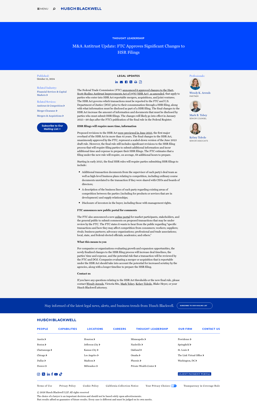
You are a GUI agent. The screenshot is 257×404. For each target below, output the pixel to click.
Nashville (136, 344)
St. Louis (183, 349)
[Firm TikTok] (60, 374)
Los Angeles (90, 355)
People (42, 329)
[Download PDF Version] (140, 82)
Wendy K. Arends (200, 93)
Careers (119, 329)
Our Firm (185, 329)
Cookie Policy (91, 385)
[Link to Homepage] (81, 9)
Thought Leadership (128, 38)
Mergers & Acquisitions (49, 116)
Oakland (135, 349)
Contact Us (211, 329)
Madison (89, 360)
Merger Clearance (46, 110)
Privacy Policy (67, 385)
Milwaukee (90, 366)
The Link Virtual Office (190, 355)
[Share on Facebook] (126, 82)
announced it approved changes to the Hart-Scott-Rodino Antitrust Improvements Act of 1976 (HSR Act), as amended (125, 92)
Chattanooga (44, 349)
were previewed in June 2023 (135, 133)
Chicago (41, 355)
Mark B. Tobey (198, 115)
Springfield (184, 344)
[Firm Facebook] (52, 374)
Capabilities (67, 329)
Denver (41, 366)
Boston (41, 344)
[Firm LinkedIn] (49, 374)
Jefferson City (91, 344)
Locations (95, 329)
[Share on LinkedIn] (117, 82)
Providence (184, 339)
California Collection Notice (122, 385)
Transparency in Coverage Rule (202, 385)
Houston (89, 339)
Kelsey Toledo (144, 284)
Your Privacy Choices (158, 385)
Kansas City (90, 349)
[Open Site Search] (54, 8)
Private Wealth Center (143, 366)
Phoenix (135, 360)
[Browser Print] (136, 82)
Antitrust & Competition (50, 105)
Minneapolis (138, 339)
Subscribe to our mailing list (193, 306)
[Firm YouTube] (56, 374)
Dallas (40, 360)
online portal (122, 217)
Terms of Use (44, 385)
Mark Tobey (127, 284)
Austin (41, 339)
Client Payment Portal (194, 374)
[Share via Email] (121, 82)
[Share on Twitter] (131, 82)
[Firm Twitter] (44, 374)
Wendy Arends (95, 284)
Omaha (135, 355)
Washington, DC (187, 360)
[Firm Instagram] (39, 374)
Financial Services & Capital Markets (52, 93)
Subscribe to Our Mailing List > (52, 127)
